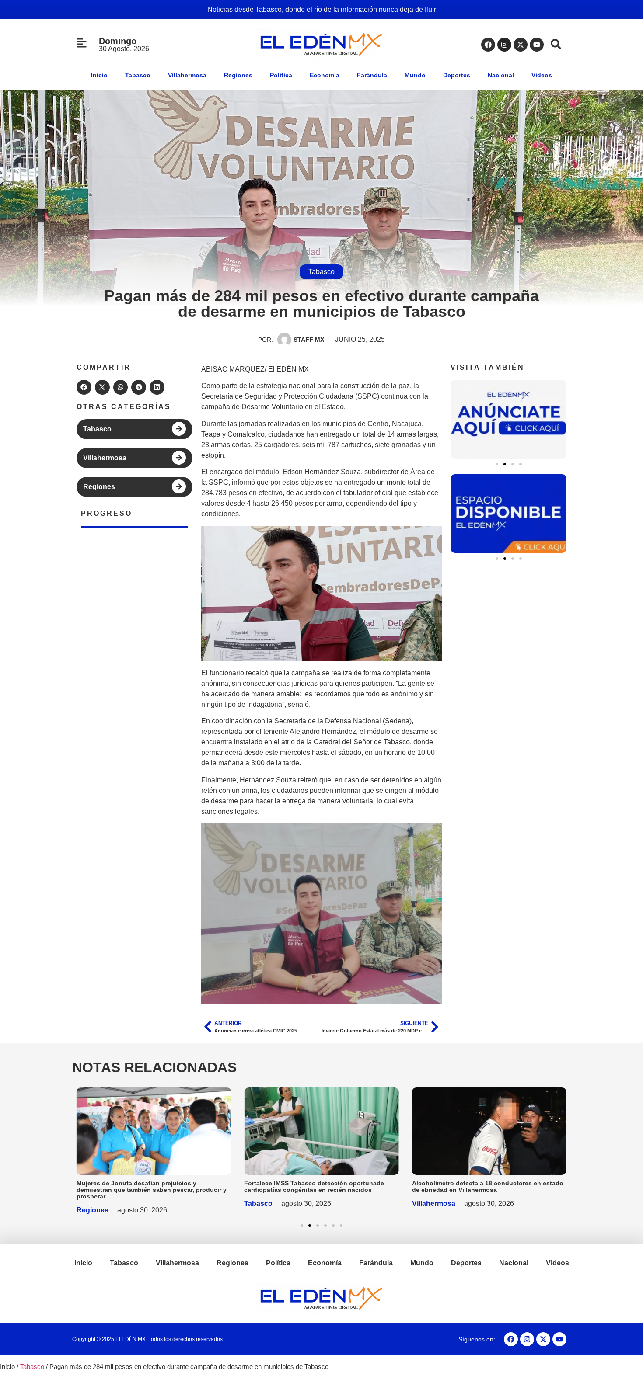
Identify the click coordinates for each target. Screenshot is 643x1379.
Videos (541, 75)
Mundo (415, 75)
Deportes (456, 75)
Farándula (372, 75)
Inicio (99, 75)
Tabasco (137, 75)
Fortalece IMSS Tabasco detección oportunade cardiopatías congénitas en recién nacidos (314, 1186)
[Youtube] (537, 45)
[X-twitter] (521, 45)
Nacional (501, 75)
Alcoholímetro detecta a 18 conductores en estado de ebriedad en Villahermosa (487, 1186)
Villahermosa (187, 75)
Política (281, 75)
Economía (324, 75)
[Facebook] (488, 45)
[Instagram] (504, 45)
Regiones (238, 75)
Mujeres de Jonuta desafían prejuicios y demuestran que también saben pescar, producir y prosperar (152, 1190)
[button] (84, 387)
